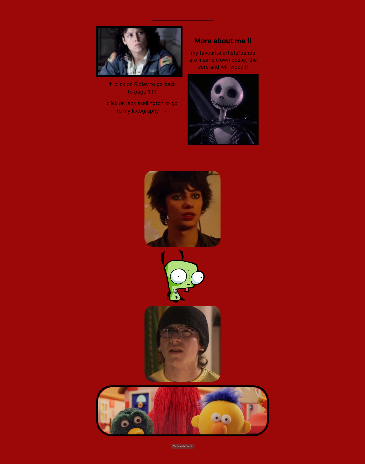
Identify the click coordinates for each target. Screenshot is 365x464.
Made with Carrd (182, 446)
